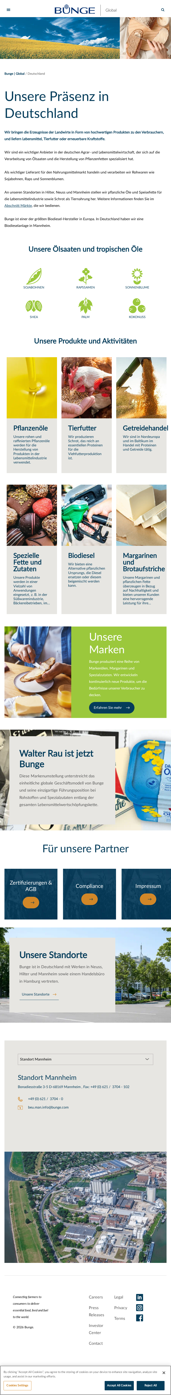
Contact (96, 1344)
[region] (85, 1380)
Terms (119, 1319)
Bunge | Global (14, 73)
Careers (96, 1297)
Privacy (120, 1308)
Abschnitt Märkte (18, 206)
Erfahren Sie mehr (108, 708)
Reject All (151, 1385)
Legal (118, 1297)
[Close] (164, 1373)
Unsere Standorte (35, 994)
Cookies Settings (17, 1385)
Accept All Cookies (119, 1385)
